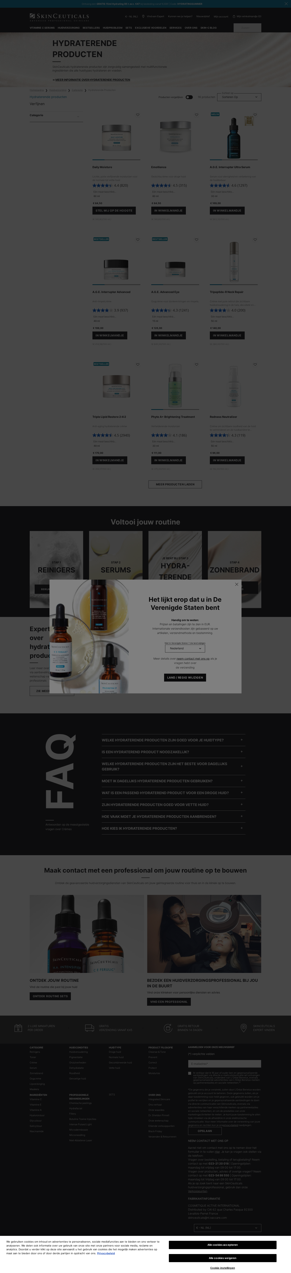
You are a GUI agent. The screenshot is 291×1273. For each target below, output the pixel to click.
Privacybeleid (106, 1253)
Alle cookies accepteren (222, 1244)
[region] (145, 1254)
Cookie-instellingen (222, 1267)
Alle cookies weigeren (223, 1258)
